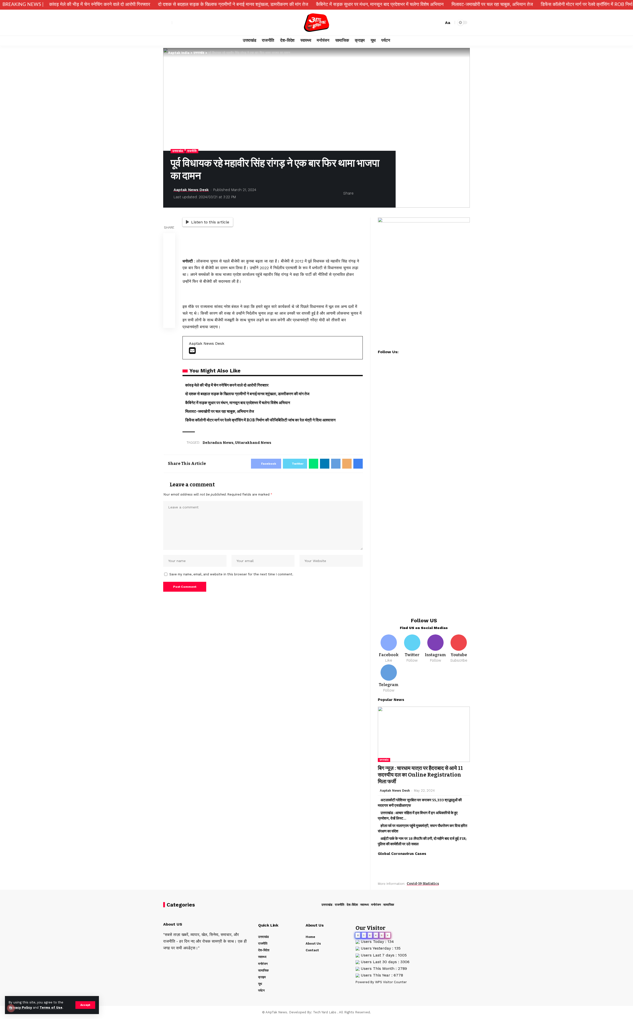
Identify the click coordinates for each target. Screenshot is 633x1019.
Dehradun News (218, 442)
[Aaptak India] (316, 22)
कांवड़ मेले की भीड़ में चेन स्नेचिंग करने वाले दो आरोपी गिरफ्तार (99, 4)
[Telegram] (389, 678)
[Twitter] (181, 22)
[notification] (431, 22)
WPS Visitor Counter (391, 982)
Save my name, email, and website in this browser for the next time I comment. (231, 574)
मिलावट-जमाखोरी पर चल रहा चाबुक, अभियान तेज (492, 4)
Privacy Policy (20, 1007)
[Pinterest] (178, 958)
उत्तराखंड (177, 151)
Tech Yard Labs (324, 1012)
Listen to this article (210, 222)
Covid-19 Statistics (423, 884)
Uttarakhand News (253, 442)
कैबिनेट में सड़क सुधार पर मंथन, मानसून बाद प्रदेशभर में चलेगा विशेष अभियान (380, 4)
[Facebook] (176, 22)
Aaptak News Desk (191, 190)
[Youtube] (459, 648)
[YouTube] (187, 22)
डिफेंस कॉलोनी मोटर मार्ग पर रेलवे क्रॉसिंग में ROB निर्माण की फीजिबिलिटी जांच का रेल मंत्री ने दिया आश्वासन (260, 420)
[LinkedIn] (191, 958)
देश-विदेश (352, 905)
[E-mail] (192, 352)
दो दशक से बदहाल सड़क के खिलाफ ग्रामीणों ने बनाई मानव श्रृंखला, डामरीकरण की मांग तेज (233, 4)
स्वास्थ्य (364, 905)
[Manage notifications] (11, 1008)
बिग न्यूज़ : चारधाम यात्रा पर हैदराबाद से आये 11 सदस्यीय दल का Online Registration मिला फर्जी (420, 775)
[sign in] (167, 22)
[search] (438, 22)
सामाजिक (388, 905)
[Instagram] (192, 22)
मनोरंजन (376, 905)
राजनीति (192, 151)
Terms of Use (51, 1007)
